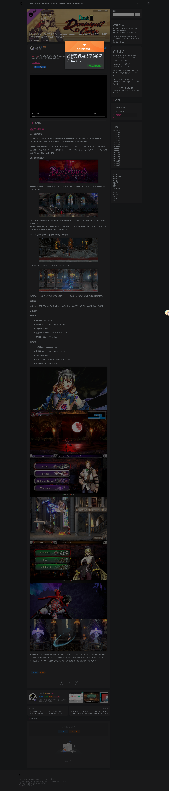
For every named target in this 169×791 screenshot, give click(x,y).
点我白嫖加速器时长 (95, 66)
